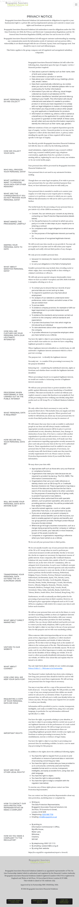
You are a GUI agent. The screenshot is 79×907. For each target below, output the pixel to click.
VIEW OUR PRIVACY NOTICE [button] (39, 901)
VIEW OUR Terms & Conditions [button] (15, 901)
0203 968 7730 (47, 814)
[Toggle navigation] (76, 4)
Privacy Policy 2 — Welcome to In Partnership (45, 668)
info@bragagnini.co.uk (48, 817)
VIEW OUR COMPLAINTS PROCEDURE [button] (64, 901)
